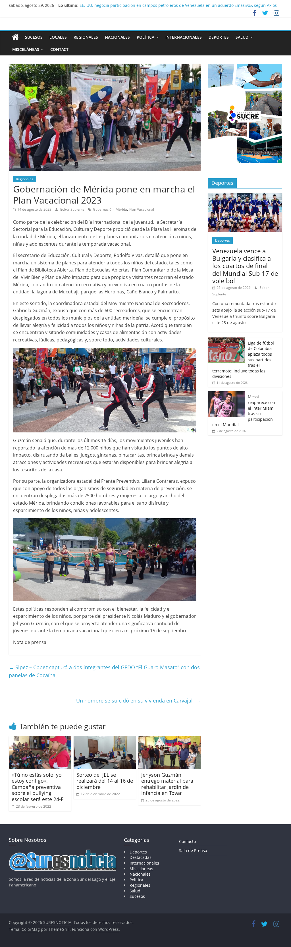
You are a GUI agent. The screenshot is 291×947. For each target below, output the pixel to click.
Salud (242, 37)
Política (145, 37)
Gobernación (103, 209)
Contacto (187, 841)
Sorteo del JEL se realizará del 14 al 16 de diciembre (104, 780)
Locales (58, 37)
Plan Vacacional (141, 209)
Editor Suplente (72, 209)
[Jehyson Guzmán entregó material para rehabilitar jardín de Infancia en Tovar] (169, 739)
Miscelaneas (141, 868)
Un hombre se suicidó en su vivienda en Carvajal (138, 700)
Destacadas (140, 857)
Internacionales (183, 37)
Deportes (219, 37)
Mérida (121, 209)
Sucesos (34, 37)
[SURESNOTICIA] (15, 37)
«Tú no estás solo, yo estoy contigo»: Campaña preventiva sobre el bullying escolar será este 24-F (37, 787)
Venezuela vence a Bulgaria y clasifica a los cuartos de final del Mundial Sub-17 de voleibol (245, 265)
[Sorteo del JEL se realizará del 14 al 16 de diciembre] (105, 739)
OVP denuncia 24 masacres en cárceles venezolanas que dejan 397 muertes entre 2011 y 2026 (169, 5)
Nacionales (117, 37)
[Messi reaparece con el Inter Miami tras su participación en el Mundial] (226, 394)
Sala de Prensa (193, 850)
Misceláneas (25, 49)
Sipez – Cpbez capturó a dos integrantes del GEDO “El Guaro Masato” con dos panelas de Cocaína (104, 671)
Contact (59, 49)
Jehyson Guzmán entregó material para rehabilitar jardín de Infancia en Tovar (167, 784)
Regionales (86, 37)
